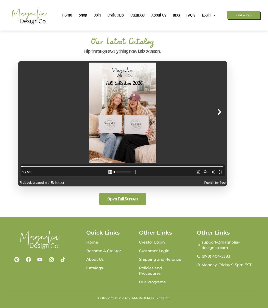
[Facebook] (28, 259)
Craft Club (115, 15)
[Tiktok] (63, 259)
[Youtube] (40, 259)
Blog (176, 15)
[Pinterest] (17, 259)
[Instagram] (51, 259)
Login (206, 15)
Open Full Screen (122, 199)
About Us (158, 15)
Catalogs (137, 15)
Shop (83, 15)
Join (97, 15)
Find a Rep (243, 15)
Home (67, 15)
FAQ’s (191, 15)
